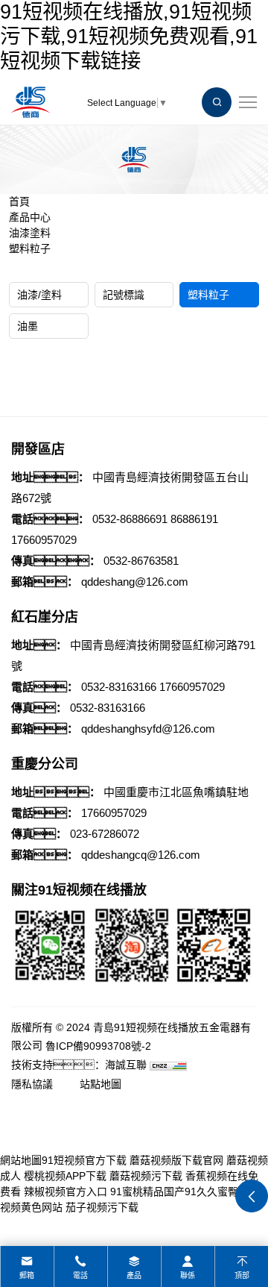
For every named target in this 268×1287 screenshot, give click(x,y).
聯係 (187, 1275)
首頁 (19, 201)
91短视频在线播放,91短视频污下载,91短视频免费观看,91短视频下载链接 (129, 36)
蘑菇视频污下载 (145, 1176)
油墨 (27, 326)
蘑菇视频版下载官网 (176, 1160)
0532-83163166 (118, 686)
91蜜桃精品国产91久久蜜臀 (174, 1191)
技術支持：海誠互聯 (79, 1065)
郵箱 (26, 1275)
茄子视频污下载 (102, 1207)
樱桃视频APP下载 (65, 1176)
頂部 (241, 1275)
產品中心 (30, 217)
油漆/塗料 (39, 295)
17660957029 (44, 539)
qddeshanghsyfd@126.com (148, 728)
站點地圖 (100, 1084)
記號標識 (123, 295)
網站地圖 (21, 1160)
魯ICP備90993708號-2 (98, 1046)
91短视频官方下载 (84, 1160)
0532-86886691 (130, 519)
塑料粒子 (30, 248)
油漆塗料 (30, 233)
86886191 (194, 519)
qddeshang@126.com (134, 581)
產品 (134, 1275)
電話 (80, 1275)
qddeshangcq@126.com (140, 854)
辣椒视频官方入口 (65, 1191)
